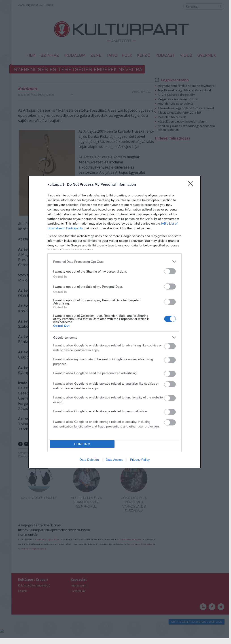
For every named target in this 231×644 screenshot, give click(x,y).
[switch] (170, 271)
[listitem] (114, 261)
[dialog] (114, 322)
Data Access (114, 459)
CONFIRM (82, 444)
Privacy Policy (140, 459)
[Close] (192, 185)
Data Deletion (89, 459)
